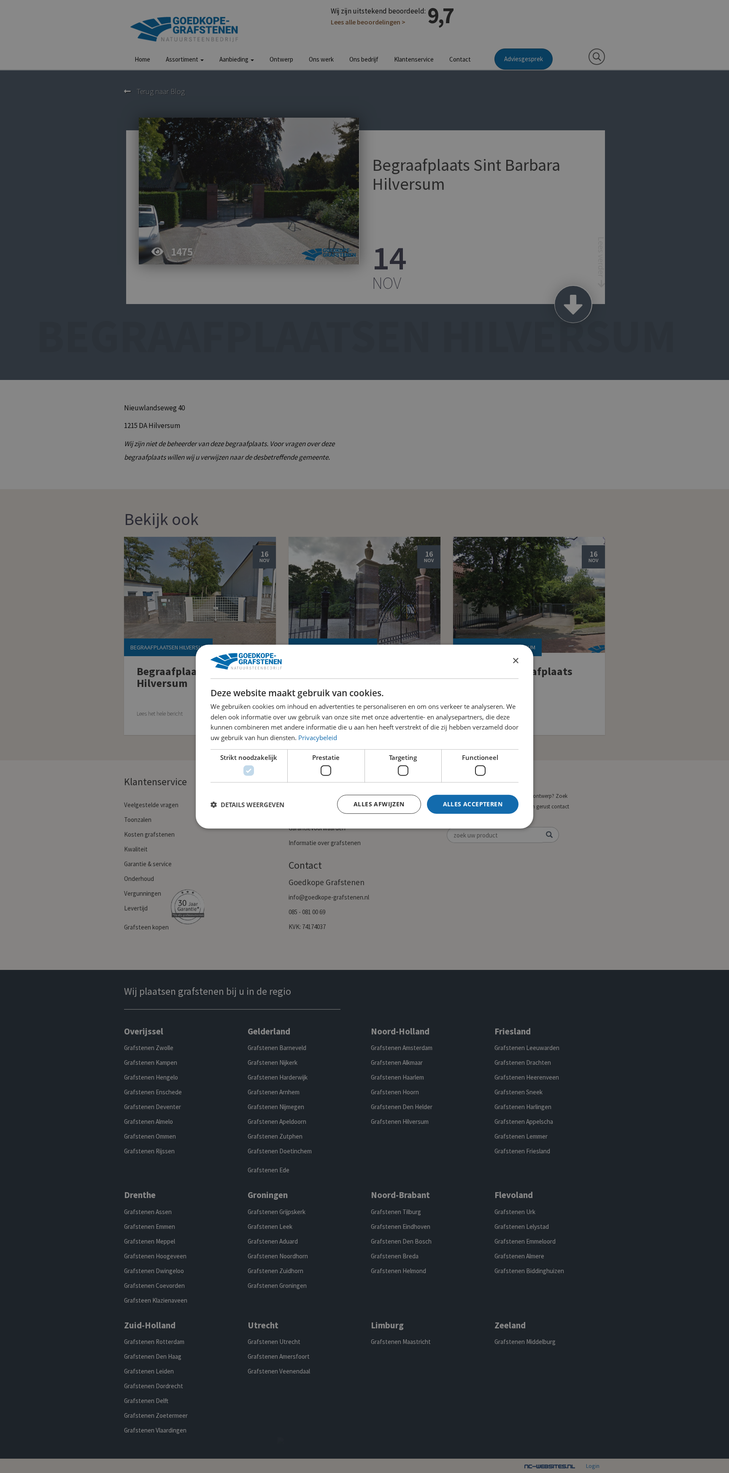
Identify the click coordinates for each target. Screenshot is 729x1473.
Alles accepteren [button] (472, 804)
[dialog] (364, 736)
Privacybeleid (317, 737)
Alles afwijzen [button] (379, 804)
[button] (247, 804)
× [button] (515, 661)
